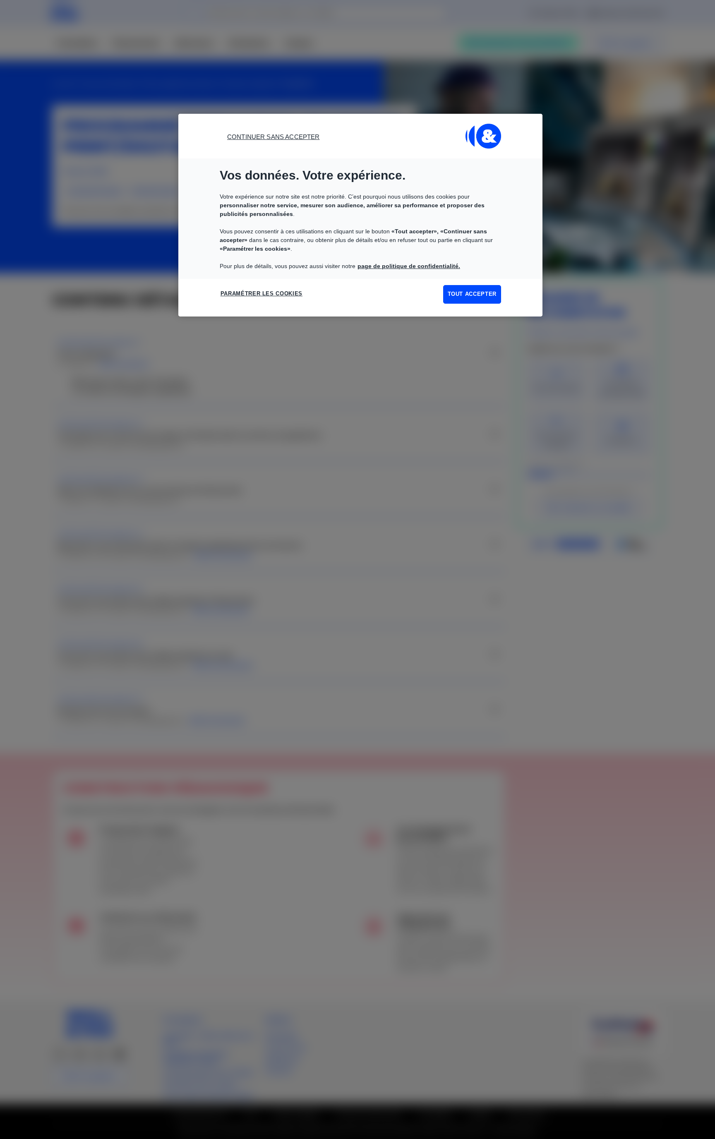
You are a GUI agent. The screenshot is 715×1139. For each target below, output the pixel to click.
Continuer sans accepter (273, 136)
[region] (360, 215)
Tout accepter (472, 294)
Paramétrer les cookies (261, 293)
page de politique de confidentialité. (409, 266)
